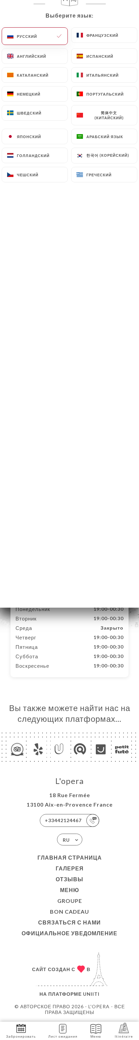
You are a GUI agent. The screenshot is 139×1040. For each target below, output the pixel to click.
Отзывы (69, 879)
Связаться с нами (69, 922)
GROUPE (69, 900)
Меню (69, 890)
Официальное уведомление (69, 933)
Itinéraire (124, 1036)
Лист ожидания (62, 1036)
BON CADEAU (69, 911)
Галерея (70, 868)
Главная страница (69, 857)
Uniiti (91, 994)
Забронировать (21, 1036)
